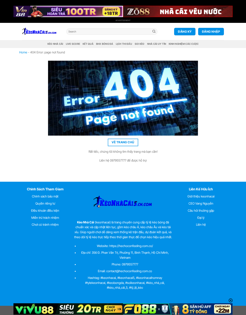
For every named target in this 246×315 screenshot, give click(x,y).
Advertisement (123, 20)
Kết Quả (88, 43)
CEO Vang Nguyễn (201, 203)
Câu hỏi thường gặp (201, 210)
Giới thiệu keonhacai (200, 196)
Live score (73, 43)
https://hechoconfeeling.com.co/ (131, 246)
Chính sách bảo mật (45, 196)
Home (23, 52)
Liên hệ (201, 224)
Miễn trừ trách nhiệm (45, 218)
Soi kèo (140, 43)
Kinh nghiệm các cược (184, 43)
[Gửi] (154, 31)
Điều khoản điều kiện (45, 210)
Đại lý (200, 218)
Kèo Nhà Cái (55, 43)
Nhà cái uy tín (156, 43)
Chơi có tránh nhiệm (45, 224)
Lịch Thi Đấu (124, 43)
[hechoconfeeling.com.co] (41, 31)
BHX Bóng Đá (104, 43)
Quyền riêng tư (45, 203)
